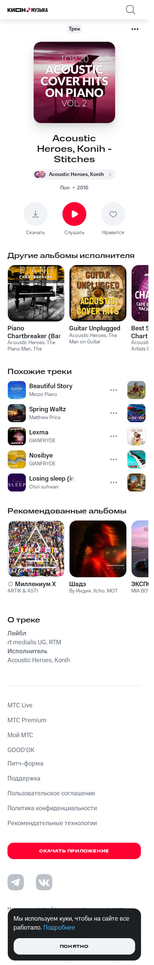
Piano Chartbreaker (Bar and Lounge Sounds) (34, 332)
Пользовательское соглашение (51, 793)
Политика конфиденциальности (52, 808)
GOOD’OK (20, 750)
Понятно (74, 946)
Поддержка (23, 778)
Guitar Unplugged (94, 328)
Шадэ (77, 584)
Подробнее (59, 927)
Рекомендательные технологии (52, 823)
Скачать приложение (74, 851)
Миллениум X (35, 584)
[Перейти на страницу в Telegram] (15, 882)
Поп (65, 188)
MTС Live (20, 705)
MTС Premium (26, 720)
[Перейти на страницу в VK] (44, 882)
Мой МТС (20, 735)
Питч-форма (25, 763)
